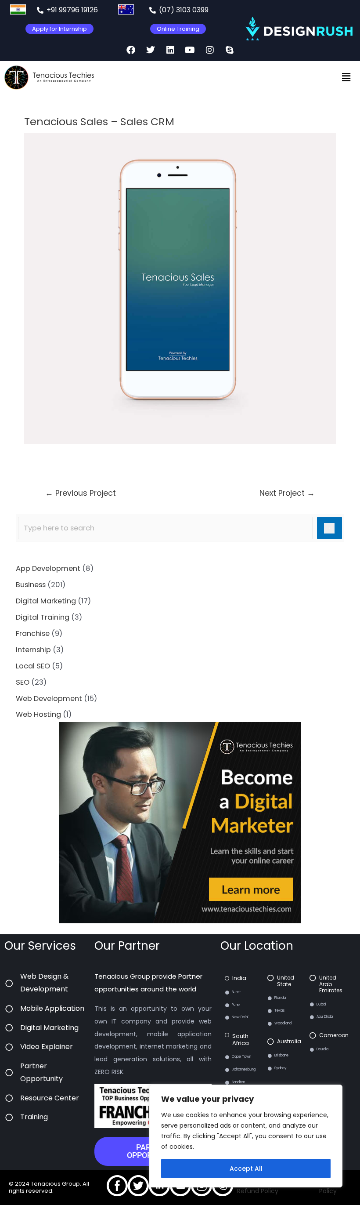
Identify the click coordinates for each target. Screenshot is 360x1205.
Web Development (49, 698)
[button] (346, 77)
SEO (22, 682)
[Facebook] (130, 50)
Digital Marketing (46, 601)
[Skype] (229, 50)
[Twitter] (150, 50)
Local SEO (33, 666)
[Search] (329, 528)
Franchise (33, 633)
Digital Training (42, 617)
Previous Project (80, 493)
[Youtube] (190, 50)
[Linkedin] (170, 50)
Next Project (287, 493)
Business (31, 585)
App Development (48, 568)
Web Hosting (38, 714)
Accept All (246, 1168)
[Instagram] (209, 50)
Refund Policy (257, 1191)
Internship (33, 650)
